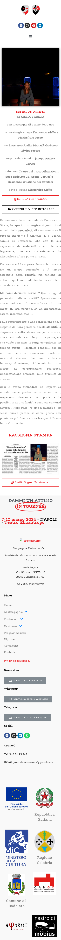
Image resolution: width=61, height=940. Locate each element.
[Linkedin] (40, 25)
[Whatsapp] (27, 735)
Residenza (11, 626)
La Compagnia (13, 612)
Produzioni (11, 619)
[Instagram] (27, 25)
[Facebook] (21, 25)
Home (8, 605)
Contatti (9, 652)
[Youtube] (33, 25)
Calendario (11, 646)
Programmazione (15, 633)
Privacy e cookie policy (17, 660)
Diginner (10, 639)
